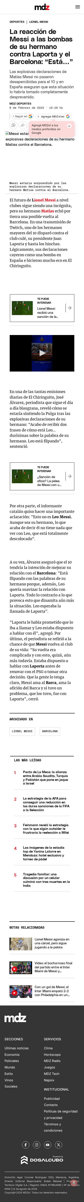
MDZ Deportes (20, 103)
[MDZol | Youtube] (47, 1144)
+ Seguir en (20, 116)
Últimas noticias (17, 1048)
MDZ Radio (52, 1061)
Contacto (51, 1105)
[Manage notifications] (73, 1182)
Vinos (9, 1080)
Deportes (17, 22)
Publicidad (52, 1099)
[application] (42, 353)
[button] (77, 6)
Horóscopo (52, 1055)
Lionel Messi (22, 731)
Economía (12, 1055)
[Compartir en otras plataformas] (23, 125)
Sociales (11, 1086)
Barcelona (50, 731)
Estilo (9, 1074)
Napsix (49, 1080)
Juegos (49, 1067)
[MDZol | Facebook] (25, 1144)
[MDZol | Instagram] (36, 1144)
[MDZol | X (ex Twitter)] (58, 1144)
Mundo (10, 1067)
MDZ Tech (51, 1074)
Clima (48, 1048)
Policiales (12, 1061)
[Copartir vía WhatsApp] (13, 125)
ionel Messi (45, 200)
